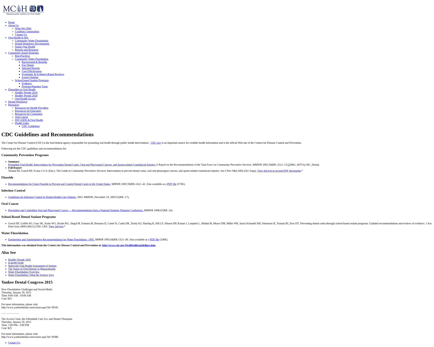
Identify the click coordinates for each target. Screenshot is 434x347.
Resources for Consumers (28, 113)
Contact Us (21, 34)
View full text (56, 226)
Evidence (27, 83)
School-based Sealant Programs (32, 80)
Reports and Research (26, 49)
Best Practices (22, 55)
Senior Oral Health (25, 46)
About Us (13, 25)
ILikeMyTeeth (16, 262)
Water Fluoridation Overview (24, 271)
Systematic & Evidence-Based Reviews (43, 74)
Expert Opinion (30, 77)
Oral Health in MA (18, 37)
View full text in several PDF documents (279, 170)
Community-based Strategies (23, 52)
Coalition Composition (27, 31)
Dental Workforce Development (32, 43)
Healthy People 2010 (26, 92)
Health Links (22, 123)
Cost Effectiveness (32, 71)
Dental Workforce (17, 101)
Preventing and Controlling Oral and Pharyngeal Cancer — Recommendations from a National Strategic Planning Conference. (76, 210)
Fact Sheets (28, 65)
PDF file (171, 184)
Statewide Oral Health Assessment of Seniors (32, 265)
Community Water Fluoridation (31, 40)
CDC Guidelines (31, 126)
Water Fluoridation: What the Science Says (31, 275)
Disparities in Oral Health (21, 89)
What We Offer (23, 28)
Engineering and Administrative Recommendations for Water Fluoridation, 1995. (51, 239)
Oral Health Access (25, 98)
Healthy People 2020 (26, 95)
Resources (13, 104)
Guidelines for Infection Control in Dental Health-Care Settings (42, 197)
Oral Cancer (21, 117)
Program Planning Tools (35, 86)
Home (11, 22)
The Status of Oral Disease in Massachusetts (31, 268)
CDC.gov (156, 142)
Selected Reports (31, 68)
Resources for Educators (28, 110)
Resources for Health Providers (31, 107)
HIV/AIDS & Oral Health (29, 120)
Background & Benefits (34, 62)
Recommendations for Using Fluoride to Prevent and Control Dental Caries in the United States (59, 184)
